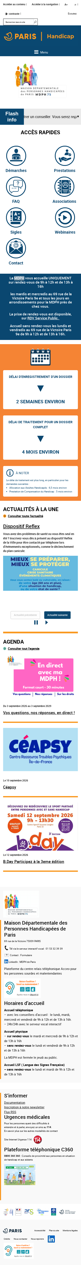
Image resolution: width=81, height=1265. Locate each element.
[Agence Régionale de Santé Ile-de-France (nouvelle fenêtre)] (29, 1211)
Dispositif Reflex (21, 526)
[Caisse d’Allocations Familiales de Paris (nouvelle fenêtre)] (53, 1211)
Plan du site (54, 1230)
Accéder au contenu (14, 4)
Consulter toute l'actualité (25, 516)
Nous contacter (20, 1239)
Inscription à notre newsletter (24, 1107)
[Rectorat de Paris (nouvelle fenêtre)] (8, 1211)
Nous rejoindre (37, 1239)
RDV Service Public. (43, 318)
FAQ (16, 201)
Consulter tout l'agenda (23, 648)
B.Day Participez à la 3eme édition (33, 861)
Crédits (7, 1239)
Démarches (16, 170)
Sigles (16, 232)
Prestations (64, 170)
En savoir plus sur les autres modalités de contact (31, 1130)
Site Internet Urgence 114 (18, 1139)
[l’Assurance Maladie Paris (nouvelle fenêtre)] (43, 1211)
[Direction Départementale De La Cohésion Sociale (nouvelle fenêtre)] (18, 1211)
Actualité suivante (57, 615)
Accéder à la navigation (45, 4)
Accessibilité (39, 1230)
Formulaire (26, 955)
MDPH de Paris (28, 961)
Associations (64, 201)
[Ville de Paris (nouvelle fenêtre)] (12, 1230)
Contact (16, 263)
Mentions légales (70, 1230)
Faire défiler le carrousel (46, 623)
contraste (14, 13)
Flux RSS (10, 1112)
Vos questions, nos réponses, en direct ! (39, 712)
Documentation (14, 1102)
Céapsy (9, 787)
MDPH (19, 278)
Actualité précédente (25, 615)
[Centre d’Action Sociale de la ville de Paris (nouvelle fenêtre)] (68, 1211)
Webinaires (65, 232)
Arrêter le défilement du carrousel (34, 623)
